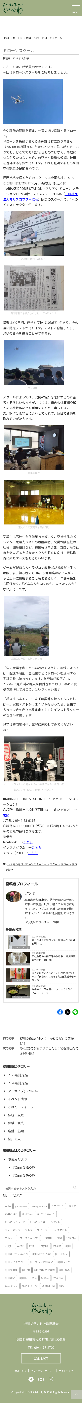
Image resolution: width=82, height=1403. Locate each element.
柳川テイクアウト (15, 1262)
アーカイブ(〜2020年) (24, 1091)
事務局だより (17, 1159)
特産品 (45, 1278)
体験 (59, 1238)
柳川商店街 (11, 1270)
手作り (21, 1246)
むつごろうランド (15, 1222)
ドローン (66, 864)
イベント (55, 1222)
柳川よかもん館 (41, 1254)
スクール (55, 864)
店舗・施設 (16, 1130)
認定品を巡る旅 (24, 1167)
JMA (9, 864)
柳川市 (26, 1270)
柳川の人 (14, 1138)
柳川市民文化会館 (44, 1270)
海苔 (34, 1278)
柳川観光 (10, 1278)
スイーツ (42, 1230)
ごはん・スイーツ (21, 947)
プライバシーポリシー (43, 1370)
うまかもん (57, 1206)
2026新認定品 (18, 1083)
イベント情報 (17, 1099)
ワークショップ (29, 1238)
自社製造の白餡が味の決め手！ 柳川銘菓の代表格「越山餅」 (53, 957)
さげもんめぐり (46, 1214)
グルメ (28, 1230)
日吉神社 (44, 1246)
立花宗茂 (58, 1278)
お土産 (72, 1206)
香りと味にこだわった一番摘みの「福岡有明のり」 (53, 941)
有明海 (57, 1246)
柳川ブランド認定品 (41, 1262)
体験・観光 (16, 1122)
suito (8, 1206)
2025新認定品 (18, 1075)
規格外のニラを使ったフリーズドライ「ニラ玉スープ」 (52, 990)
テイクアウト (59, 1230)
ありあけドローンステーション (31, 864)
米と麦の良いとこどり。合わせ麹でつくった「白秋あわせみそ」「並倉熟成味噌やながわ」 (54, 976)
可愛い (9, 1246)
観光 (61, 1286)
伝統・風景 (16, 1114)
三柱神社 (47, 1238)
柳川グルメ (61, 1254)
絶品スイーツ (30, 1286)
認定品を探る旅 (24, 1175)
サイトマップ (66, 1370)
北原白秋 (71, 1238)
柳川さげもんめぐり (16, 1254)
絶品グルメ (11, 1286)
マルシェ (10, 1238)
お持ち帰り (11, 1214)
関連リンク (20, 1370)
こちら (28, 842)
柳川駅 (23, 1278)
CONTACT (41, 1358)
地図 (6, 815)
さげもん (27, 1214)
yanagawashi (39, 1206)
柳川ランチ (64, 1262)
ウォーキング (12, 1230)
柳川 (68, 1246)
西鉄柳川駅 (48, 1286)
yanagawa (21, 1206)
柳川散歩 (64, 1270)
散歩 (31, 1246)
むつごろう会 (37, 1222)
